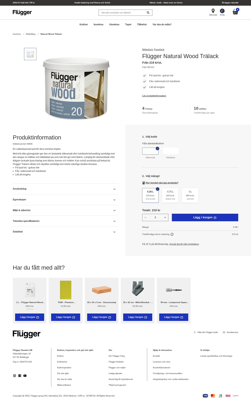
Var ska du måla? (162, 24)
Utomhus (114, 24)
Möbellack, (147, 49)
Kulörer (84, 24)
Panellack (159, 49)
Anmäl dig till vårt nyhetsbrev (184, 244)
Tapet (128, 24)
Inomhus (98, 24)
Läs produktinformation (154, 96)
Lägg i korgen (203, 217)
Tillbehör (142, 24)
